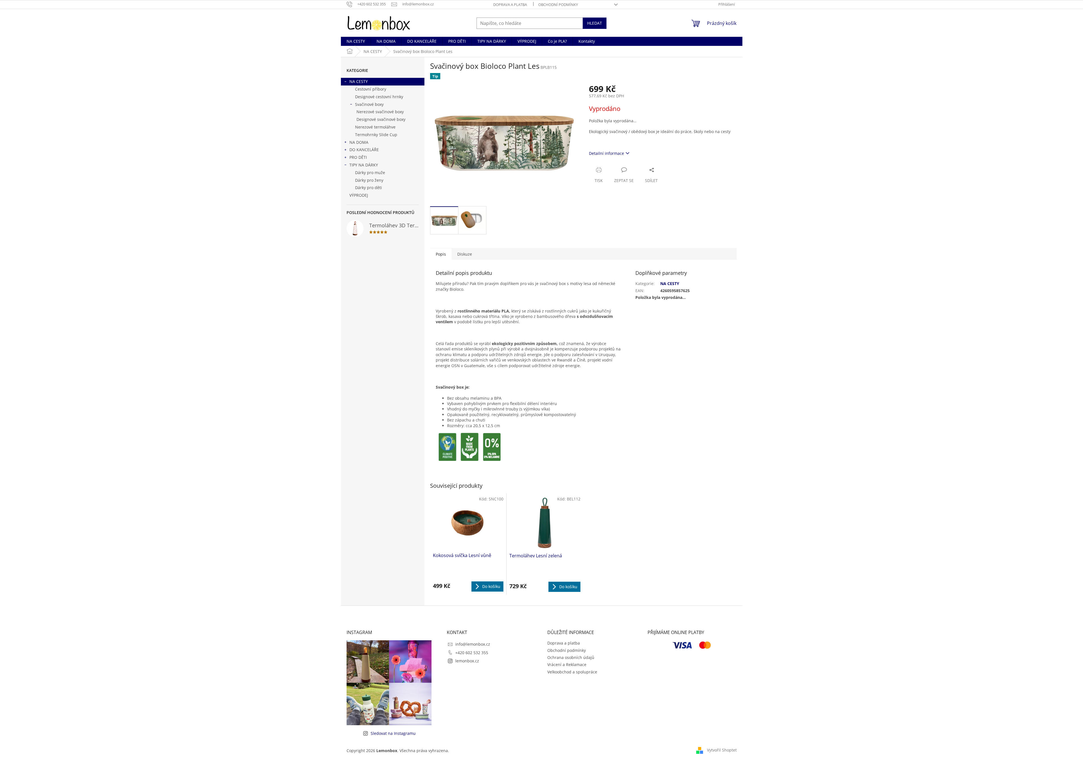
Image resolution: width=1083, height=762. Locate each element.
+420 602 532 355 (471, 652)
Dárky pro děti (368, 187)
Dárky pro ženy (369, 180)
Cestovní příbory (370, 89)
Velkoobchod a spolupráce (572, 672)
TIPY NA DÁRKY (363, 165)
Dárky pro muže (370, 172)
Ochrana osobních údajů (570, 657)
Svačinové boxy (369, 104)
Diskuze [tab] (464, 254)
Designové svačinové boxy (380, 119)
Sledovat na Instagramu (393, 733)
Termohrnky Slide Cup (376, 134)
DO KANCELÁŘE (364, 149)
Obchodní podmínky (558, 4)
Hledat (594, 23)
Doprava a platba (510, 4)
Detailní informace (606, 153)
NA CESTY (358, 81)
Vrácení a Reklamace (566, 664)
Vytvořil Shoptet (722, 750)
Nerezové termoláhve (375, 127)
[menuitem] (356, 41)
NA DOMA (358, 142)
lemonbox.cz (467, 660)
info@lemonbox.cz (472, 644)
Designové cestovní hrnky (379, 96)
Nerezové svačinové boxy (380, 111)
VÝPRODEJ (358, 195)
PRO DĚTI (358, 157)
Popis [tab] (441, 254)
